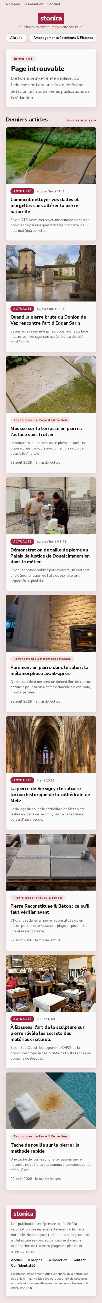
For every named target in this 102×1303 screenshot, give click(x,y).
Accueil (16, 1260)
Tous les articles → (81, 120)
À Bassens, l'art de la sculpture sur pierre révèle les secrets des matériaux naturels (47, 1033)
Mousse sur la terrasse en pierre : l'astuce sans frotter (46, 432)
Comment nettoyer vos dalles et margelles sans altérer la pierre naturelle (44, 206)
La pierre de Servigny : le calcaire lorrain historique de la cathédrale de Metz (50, 795)
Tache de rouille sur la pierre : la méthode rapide (45, 1148)
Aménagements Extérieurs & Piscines (63, 38)
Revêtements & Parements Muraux (42, 659)
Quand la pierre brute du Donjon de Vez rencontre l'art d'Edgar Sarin (48, 320)
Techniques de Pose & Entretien (40, 420)
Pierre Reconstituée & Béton (38, 898)
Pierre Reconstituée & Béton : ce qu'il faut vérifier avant (49, 909)
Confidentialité (23, 1265)
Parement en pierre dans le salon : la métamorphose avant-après (49, 671)
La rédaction (33, 4)
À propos (13, 4)
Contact (53, 4)
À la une (16, 38)
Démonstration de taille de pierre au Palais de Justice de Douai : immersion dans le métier (50, 556)
